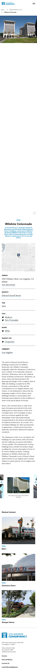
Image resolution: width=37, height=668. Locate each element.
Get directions (8, 284)
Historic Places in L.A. (15, 9)
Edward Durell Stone (11, 295)
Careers (4, 656)
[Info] (34, 213)
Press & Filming (7, 659)
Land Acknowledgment (10, 667)
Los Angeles (7, 352)
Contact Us (5, 663)
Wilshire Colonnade (10, 12)
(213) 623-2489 (10, 648)
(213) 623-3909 (8, 650)
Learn (2, 9)
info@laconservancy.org (9, 652)
